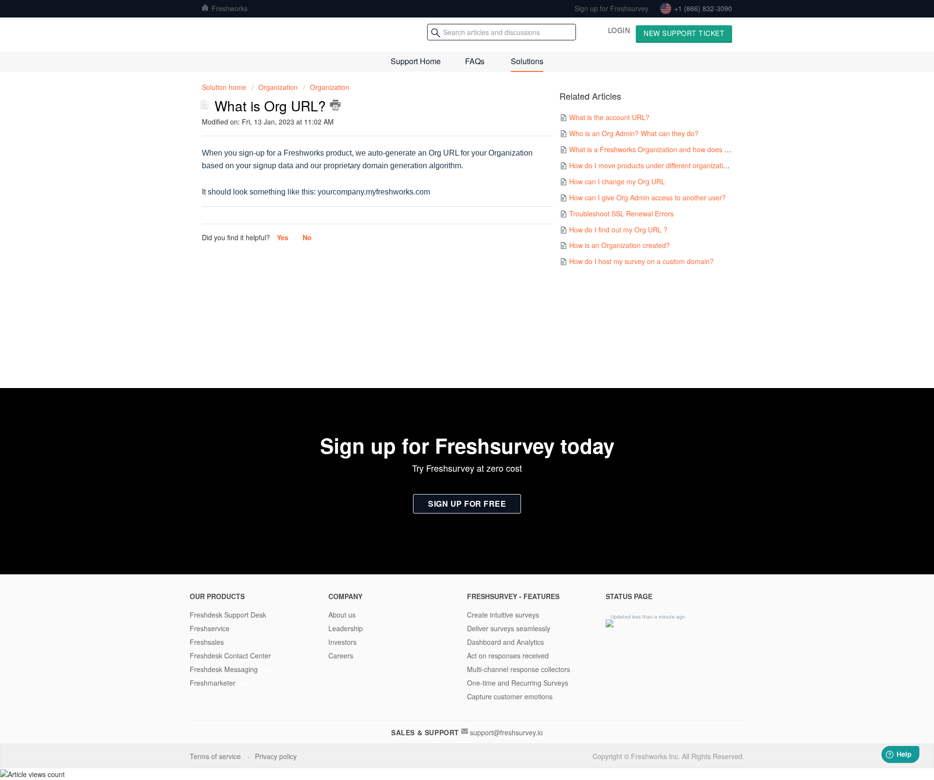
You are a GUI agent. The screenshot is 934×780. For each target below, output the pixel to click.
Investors (342, 642)
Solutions (527, 61)
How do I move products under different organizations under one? (670, 165)
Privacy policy (277, 756)
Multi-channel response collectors (518, 669)
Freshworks (229, 8)
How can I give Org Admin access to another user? (647, 197)
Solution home (225, 87)
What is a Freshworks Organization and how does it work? (658, 149)
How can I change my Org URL (617, 181)
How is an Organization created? (619, 245)
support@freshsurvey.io (506, 732)
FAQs (475, 61)
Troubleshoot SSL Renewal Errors (621, 213)
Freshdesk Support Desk (228, 615)
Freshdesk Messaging (224, 669)
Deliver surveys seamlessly (508, 628)
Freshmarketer (212, 683)
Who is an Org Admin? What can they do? (634, 133)
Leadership (345, 628)
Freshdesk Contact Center (230, 655)
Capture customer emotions (510, 696)
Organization (278, 87)
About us (342, 615)
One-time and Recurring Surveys (517, 683)
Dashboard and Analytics (505, 642)
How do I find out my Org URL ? (618, 229)
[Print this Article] (335, 105)
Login (619, 30)
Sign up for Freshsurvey (611, 8)
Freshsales (207, 642)
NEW (266, 670)
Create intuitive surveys (503, 615)
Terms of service (216, 756)
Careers (340, 655)
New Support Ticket (684, 33)
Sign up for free (467, 503)
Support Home (416, 61)
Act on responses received (508, 655)
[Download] (449, 267)
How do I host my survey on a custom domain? (641, 261)
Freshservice (210, 628)
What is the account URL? (609, 117)
